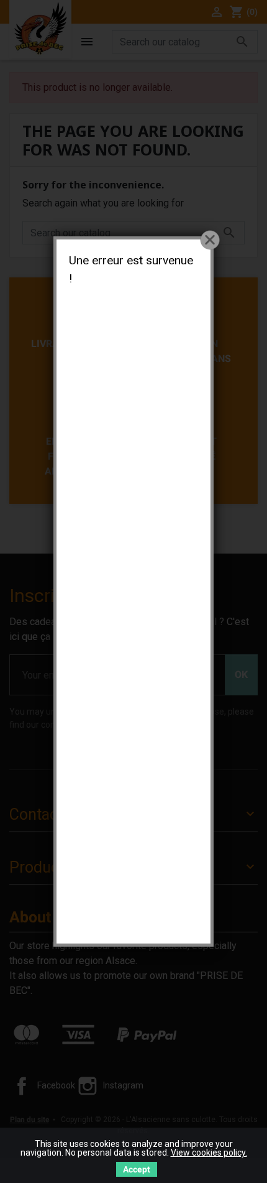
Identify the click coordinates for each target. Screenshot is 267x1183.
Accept (136, 1169)
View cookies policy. (209, 1152)
